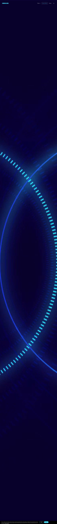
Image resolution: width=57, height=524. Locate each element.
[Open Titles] (39, 3)
